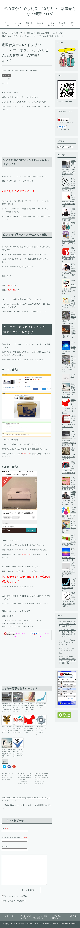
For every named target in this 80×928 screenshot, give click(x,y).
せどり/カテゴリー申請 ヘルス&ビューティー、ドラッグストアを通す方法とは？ (29, 707)
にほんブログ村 (63, 129)
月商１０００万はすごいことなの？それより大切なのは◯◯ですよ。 (7, 729)
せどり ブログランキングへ (65, 122)
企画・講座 (29, 24)
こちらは (5, 444)
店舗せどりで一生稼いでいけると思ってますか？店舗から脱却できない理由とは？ (18, 707)
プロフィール (7, 24)
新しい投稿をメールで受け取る (15, 901)
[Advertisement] (26, 130)
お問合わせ (73, 24)
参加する (73, 700)
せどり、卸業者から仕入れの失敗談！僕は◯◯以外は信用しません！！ (7, 753)
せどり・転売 (6, 75)
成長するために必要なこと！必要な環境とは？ (67, 650)
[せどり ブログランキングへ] (9, 633)
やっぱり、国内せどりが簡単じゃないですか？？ (41, 705)
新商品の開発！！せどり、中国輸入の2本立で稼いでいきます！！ (29, 729)
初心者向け (40, 24)
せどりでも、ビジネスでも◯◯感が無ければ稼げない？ (67, 642)
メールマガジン (18, 24)
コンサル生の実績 (51, 24)
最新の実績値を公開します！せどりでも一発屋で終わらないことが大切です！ (18, 753)
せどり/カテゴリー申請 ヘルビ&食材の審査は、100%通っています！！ (18, 730)
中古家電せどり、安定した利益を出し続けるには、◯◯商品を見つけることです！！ (7, 707)
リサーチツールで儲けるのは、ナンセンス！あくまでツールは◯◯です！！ (41, 730)
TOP (27, 33)
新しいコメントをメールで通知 (15, 896)
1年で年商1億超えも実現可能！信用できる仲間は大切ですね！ (67, 624)
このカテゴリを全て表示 (67, 698)
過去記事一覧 (62, 24)
